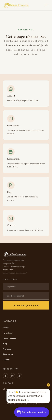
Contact (6, 359)
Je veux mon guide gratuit (26, 305)
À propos (7, 348)
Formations (7, 332)
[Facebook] (5, 375)
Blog (5, 343)
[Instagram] (12, 375)
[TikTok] (19, 375)
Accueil (6, 327)
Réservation (8, 354)
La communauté (9, 338)
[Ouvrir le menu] (46, 5)
